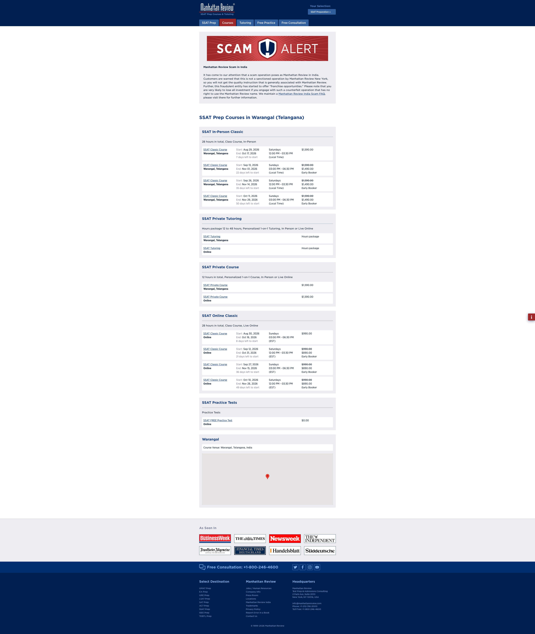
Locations (251, 599)
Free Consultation (294, 22)
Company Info (253, 592)
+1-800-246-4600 (261, 567)
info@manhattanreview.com (306, 603)
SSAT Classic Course (215, 149)
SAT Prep (204, 602)
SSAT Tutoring (211, 236)
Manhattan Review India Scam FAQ (302, 93)
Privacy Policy (253, 609)
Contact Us (251, 616)
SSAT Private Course (215, 285)
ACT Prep (204, 606)
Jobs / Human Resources (258, 588)
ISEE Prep (204, 613)
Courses (227, 22)
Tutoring (245, 22)
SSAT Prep (209, 22)
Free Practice (266, 22)
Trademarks (252, 606)
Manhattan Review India (258, 602)
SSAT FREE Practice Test (217, 420)
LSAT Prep (204, 599)
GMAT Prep (205, 588)
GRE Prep (204, 595)
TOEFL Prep (205, 616)
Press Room (252, 595)
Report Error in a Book (257, 613)
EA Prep (203, 592)
